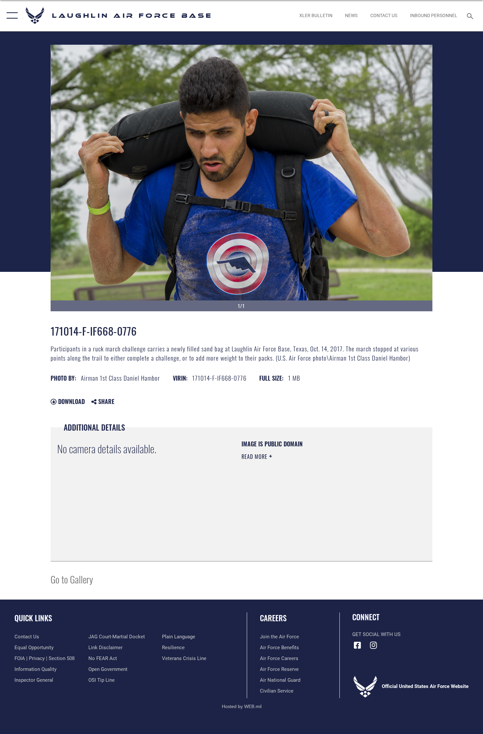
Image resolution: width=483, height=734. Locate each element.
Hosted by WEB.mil (242, 706)
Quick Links (33, 618)
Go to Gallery (72, 579)
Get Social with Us (376, 634)
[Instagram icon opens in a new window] (374, 645)
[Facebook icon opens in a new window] (357, 645)
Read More (255, 457)
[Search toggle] (471, 15)
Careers (273, 618)
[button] (10, 15)
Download (71, 401)
